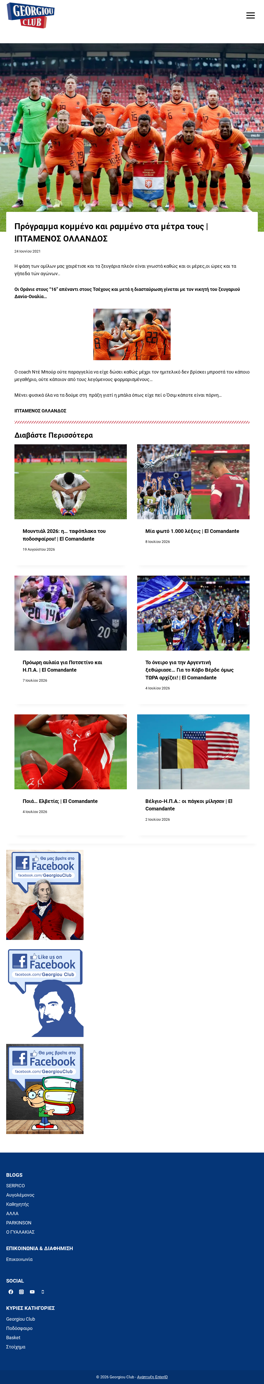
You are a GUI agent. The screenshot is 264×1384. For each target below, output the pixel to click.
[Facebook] (10, 1291)
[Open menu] (250, 15)
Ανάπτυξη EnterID (152, 1377)
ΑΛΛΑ (12, 1213)
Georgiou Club (20, 1319)
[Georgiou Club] (30, 15)
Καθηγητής (17, 1204)
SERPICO (15, 1185)
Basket (13, 1337)
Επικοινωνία (19, 1259)
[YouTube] (32, 1291)
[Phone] (42, 1291)
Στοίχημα (15, 1347)
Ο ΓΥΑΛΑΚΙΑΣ (20, 1232)
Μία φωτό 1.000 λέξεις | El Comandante (192, 531)
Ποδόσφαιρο (19, 1328)
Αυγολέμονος (20, 1195)
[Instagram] (21, 1291)
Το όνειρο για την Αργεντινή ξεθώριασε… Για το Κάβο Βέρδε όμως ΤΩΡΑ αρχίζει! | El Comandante (189, 670)
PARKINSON (18, 1222)
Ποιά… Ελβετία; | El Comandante (60, 801)
